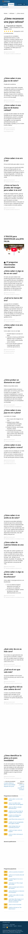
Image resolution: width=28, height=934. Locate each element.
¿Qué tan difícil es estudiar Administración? (15, 807)
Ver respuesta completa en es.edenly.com (12, 53)
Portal (4, 927)
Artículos (11, 13)
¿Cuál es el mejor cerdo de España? (15, 830)
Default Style (7, 922)
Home (5, 4)
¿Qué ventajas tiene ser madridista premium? (14, 826)
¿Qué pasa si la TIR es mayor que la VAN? (16, 883)
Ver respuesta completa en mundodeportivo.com (14, 538)
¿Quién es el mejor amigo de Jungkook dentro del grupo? (16, 811)
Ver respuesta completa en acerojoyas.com (12, 778)
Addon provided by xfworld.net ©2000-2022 (12, 932)
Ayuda (15, 926)
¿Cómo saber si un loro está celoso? (15, 799)
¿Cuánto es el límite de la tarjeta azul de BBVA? (15, 815)
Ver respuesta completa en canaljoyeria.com (13, 101)
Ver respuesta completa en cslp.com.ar (12, 209)
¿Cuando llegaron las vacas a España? (16, 879)
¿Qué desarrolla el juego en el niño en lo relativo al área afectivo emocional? (16, 900)
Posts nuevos (5, 7)
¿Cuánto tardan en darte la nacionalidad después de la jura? (9, 784)
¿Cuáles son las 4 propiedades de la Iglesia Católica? (16, 822)
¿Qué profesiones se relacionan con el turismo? (16, 891)
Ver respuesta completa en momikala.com (12, 441)
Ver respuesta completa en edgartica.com (12, 666)
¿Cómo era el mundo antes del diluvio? (16, 875)
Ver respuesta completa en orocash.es (11, 294)
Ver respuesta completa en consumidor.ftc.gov (13, 703)
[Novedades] (24, 4)
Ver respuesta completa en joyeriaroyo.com (13, 683)
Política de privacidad (7, 926)
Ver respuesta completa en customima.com (13, 568)
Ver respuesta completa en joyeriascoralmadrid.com (9, 352)
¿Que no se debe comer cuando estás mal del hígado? (16, 803)
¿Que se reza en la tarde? (15, 904)
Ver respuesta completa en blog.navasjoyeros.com (9, 130)
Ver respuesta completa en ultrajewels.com (12, 406)
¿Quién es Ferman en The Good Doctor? (15, 908)
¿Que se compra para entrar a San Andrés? (16, 887)
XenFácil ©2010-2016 (19, 931)
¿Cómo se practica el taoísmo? (16, 872)
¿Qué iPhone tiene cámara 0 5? (16, 819)
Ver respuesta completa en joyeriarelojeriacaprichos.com (10, 462)
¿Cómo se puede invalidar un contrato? (21, 787)
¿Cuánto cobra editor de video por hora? (16, 895)
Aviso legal (12, 924)
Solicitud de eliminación (10, 52)
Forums (11, 4)
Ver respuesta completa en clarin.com (11, 181)
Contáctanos (6, 924)
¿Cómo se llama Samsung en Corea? (16, 835)
